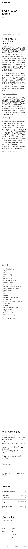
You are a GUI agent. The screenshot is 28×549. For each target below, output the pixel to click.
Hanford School (20, 473)
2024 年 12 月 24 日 (21, 491)
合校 (10, 464)
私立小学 (18, 34)
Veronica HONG (10, 34)
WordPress (23, 546)
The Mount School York (5, 496)
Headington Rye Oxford (7, 507)
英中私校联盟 (6, 2)
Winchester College (8, 491)
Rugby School (6, 502)
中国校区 (5, 464)
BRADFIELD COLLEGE (6, 474)
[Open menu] (25, 2)
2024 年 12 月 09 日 (21, 502)
